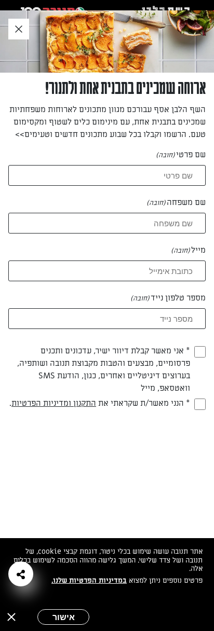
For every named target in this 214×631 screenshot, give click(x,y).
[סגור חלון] (18, 29)
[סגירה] (11, 617)
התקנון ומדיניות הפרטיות (53, 403)
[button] (21, 574)
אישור (63, 617)
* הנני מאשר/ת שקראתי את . (99, 403)
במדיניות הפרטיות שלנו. (89, 580)
